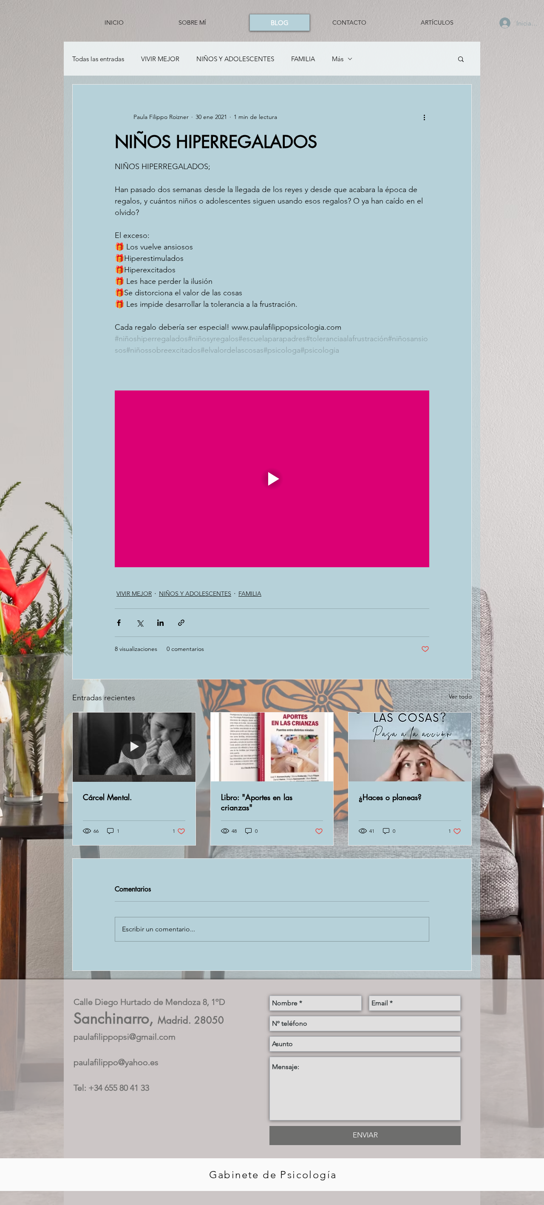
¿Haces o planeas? (390, 797)
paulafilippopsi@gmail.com (125, 1037)
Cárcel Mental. (107, 797)
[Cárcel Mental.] (134, 747)
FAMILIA (303, 59)
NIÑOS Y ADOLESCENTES (235, 59)
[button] (461, 58)
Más (337, 59)
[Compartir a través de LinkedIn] (160, 623)
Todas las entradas (98, 59)
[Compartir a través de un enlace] (181, 623)
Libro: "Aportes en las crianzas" (256, 802)
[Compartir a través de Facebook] (119, 623)
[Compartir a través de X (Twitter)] (140, 623)
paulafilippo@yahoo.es (116, 1062)
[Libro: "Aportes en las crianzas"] (272, 747)
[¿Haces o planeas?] (409, 747)
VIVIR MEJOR (160, 59)
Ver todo (460, 696)
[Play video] (272, 478)
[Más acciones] (424, 117)
